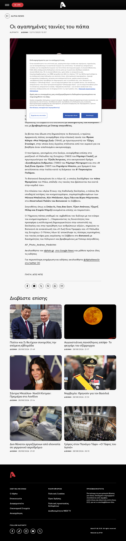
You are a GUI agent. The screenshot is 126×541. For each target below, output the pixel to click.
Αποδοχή (89, 115)
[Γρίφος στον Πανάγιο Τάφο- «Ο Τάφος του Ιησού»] (90, 423)
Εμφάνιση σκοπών (38, 115)
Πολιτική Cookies (56, 493)
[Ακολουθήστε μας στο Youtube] (33, 531)
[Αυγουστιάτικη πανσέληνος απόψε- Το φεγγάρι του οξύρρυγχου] (90, 321)
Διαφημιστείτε (17, 503)
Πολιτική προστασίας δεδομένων (58, 504)
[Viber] (48, 286)
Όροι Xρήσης (54, 498)
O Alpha (13, 493)
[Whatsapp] (54, 286)
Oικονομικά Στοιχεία (20, 508)
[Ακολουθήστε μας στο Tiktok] (19, 531)
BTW (100, 533)
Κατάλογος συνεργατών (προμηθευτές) (45, 107)
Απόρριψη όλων (71, 115)
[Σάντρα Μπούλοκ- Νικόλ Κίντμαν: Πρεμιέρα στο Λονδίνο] (36, 372)
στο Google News (64, 250)
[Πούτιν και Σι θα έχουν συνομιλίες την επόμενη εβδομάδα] (36, 321)
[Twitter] (41, 286)
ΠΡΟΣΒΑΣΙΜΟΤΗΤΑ (95, 489)
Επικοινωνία (16, 498)
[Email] (61, 286)
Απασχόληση (16, 513)
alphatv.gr (49, 250)
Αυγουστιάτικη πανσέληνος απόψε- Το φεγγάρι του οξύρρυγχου (88, 344)
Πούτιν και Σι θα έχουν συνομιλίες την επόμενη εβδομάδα (33, 344)
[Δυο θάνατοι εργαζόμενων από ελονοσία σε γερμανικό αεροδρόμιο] (36, 423)
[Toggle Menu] (7, 5)
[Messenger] (34, 286)
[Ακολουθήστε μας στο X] (39, 531)
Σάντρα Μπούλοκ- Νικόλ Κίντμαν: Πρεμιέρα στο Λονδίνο (30, 395)
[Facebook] (27, 286)
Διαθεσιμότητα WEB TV (59, 511)
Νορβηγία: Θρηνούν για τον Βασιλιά (86, 393)
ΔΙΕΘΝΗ (24, 32)
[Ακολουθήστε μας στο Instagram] (26, 531)
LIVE (19, 5)
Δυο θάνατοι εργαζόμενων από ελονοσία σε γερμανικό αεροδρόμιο (35, 446)
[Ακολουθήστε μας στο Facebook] (12, 531)
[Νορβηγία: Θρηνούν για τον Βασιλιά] (90, 372)
